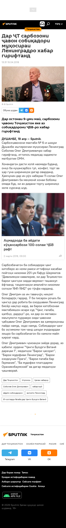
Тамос (25, 472)
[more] (60, 255)
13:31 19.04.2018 (10, 62)
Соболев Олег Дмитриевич (15, 386)
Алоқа (41, 486)
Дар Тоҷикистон (10, 380)
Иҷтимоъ (26, 380)
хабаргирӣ (37, 386)
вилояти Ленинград (36, 393)
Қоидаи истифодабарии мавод (18, 477)
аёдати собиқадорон (13, 393)
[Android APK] (12, 495)
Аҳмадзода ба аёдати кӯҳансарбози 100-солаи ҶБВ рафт (29, 244)
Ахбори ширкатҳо (11, 481)
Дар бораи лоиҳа (11, 472)
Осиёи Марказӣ (36, 443)
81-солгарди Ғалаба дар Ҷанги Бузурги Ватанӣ (24, 399)
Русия (52, 443)
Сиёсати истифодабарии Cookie (19, 486)
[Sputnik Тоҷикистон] (10, 25)
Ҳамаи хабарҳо (41, 380)
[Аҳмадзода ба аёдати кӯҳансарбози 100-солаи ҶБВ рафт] (33, 214)
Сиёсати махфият (31, 481)
